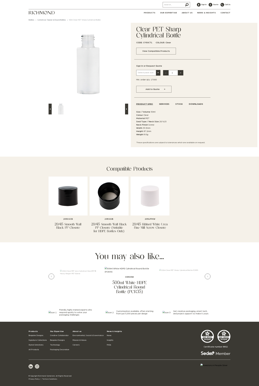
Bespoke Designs (36, 335)
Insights (110, 340)
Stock (179, 104)
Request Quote (154, 66)
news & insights (206, 13)
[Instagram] (37, 366)
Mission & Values (79, 340)
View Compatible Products (156, 51)
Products (33, 331)
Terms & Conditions (49, 379)
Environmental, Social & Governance (88, 335)
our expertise (168, 13)
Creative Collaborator (59, 335)
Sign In (139, 66)
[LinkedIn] (31, 366)
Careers (76, 345)
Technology (55, 345)
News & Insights (114, 331)
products (149, 13)
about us (187, 13)
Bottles (31, 20)
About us (77, 331)
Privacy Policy (34, 379)
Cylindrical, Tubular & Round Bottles (51, 20)
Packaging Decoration (59, 350)
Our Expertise (57, 331)
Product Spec (144, 104)
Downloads (196, 104)
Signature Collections (38, 340)
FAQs (109, 345)
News (109, 335)
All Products (34, 350)
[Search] (187, 4)
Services (164, 104)
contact (225, 13)
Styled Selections (36, 345)
